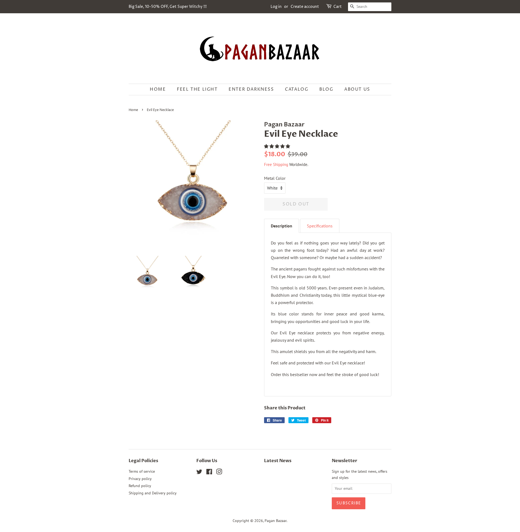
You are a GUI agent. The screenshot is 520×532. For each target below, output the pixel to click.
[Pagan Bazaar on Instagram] (219, 472)
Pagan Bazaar (276, 520)
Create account (305, 6)
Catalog (296, 89)
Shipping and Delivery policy (153, 493)
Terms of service (142, 471)
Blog (326, 89)
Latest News (277, 461)
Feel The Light (197, 89)
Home (158, 89)
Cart (337, 6)
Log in (276, 6)
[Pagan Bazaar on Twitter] (199, 472)
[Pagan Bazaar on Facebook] (209, 472)
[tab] (281, 226)
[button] (277, 146)
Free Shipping (276, 164)
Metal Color (274, 178)
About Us (357, 89)
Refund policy (140, 485)
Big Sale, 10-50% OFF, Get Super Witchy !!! (168, 6)
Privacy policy (140, 478)
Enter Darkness (251, 89)
